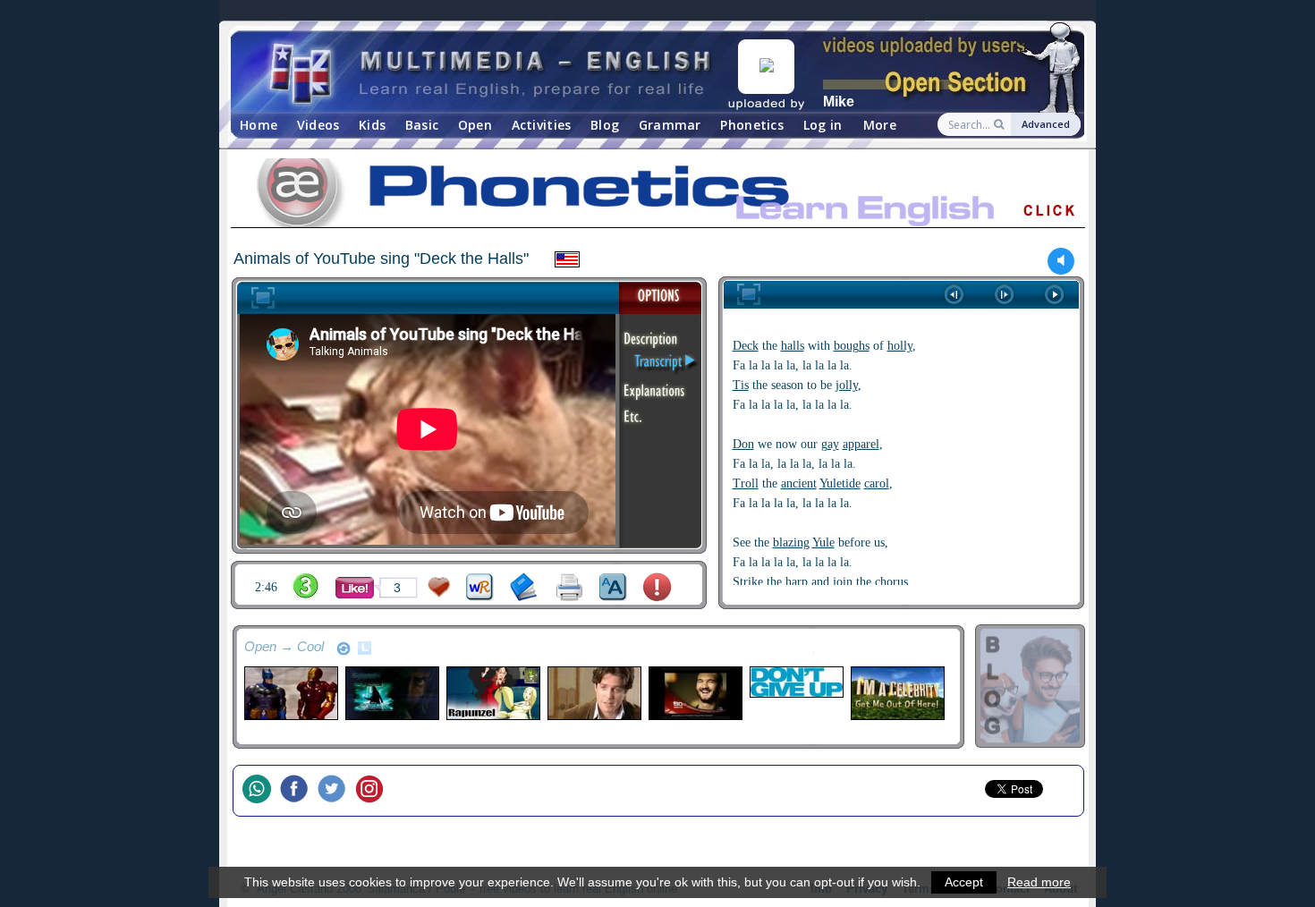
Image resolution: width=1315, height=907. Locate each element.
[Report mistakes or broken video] (657, 587)
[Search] (1000, 124)
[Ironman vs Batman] (290, 693)
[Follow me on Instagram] (374, 791)
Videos (318, 124)
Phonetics (752, 124)
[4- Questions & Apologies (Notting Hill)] (593, 693)
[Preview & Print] (569, 587)
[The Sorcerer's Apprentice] (391, 693)
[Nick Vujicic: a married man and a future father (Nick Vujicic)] (695, 693)
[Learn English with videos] (492, 72)
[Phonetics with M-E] (657, 195)
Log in (823, 124)
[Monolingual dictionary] (524, 587)
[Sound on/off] (1061, 260)
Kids (372, 124)
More (879, 124)
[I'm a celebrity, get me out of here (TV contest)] (897, 693)
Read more (1039, 882)
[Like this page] (354, 587)
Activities (542, 124)
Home (258, 124)
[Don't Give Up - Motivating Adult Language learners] (796, 682)
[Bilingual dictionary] (480, 587)
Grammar (670, 124)
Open (475, 124)
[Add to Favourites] (439, 587)
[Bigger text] (613, 587)
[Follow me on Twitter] (336, 791)
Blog (604, 124)
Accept (964, 882)
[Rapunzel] (492, 693)
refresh (343, 648)
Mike (838, 101)
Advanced (1046, 124)
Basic (421, 124)
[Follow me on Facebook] (299, 791)
